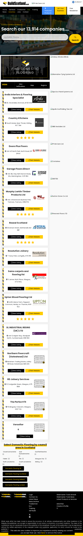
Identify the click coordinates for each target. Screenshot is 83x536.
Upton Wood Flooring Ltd (18, 297)
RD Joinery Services (18, 379)
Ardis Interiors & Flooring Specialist (18, 96)
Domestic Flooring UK (13, 468)
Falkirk (5, 459)
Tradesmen (21, 10)
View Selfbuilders (20, 85)
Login (31, 495)
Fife (20, 459)
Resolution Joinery (18, 250)
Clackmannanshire (9, 452)
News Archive (34, 501)
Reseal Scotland (18, 222)
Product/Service (11, 42)
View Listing (17, 109)
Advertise (12, 12)
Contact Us (33, 497)
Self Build (12, 10)
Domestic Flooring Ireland (15, 479)
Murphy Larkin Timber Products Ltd (18, 193)
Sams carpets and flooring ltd (18, 273)
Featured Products (48, 12)
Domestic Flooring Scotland (15, 474)
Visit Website (35, 109)
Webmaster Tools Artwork (66, 495)
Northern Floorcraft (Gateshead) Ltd (18, 355)
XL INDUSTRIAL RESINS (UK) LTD (18, 329)
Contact (25, 12)
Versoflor (18, 424)
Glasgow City (39, 459)
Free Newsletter (74, 9)
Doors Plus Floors (18, 146)
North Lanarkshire (8, 462)
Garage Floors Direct (18, 168)
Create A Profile (62, 506)
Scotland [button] (78, 2)
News (4, 12)
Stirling (37, 462)
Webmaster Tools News (65, 497)
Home (5, 10)
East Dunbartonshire (24, 453)
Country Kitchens (18, 118)
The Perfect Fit (18, 401)
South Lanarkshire (25, 462)
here (43, 533)
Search (75, 40)
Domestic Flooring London (15, 485)
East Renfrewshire (41, 452)
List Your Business (60, 9)
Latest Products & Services (67, 499)
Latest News (33, 499)
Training (35, 10)
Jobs (19, 12)
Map (32, 85)
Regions (44, 85)
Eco (29, 10)
